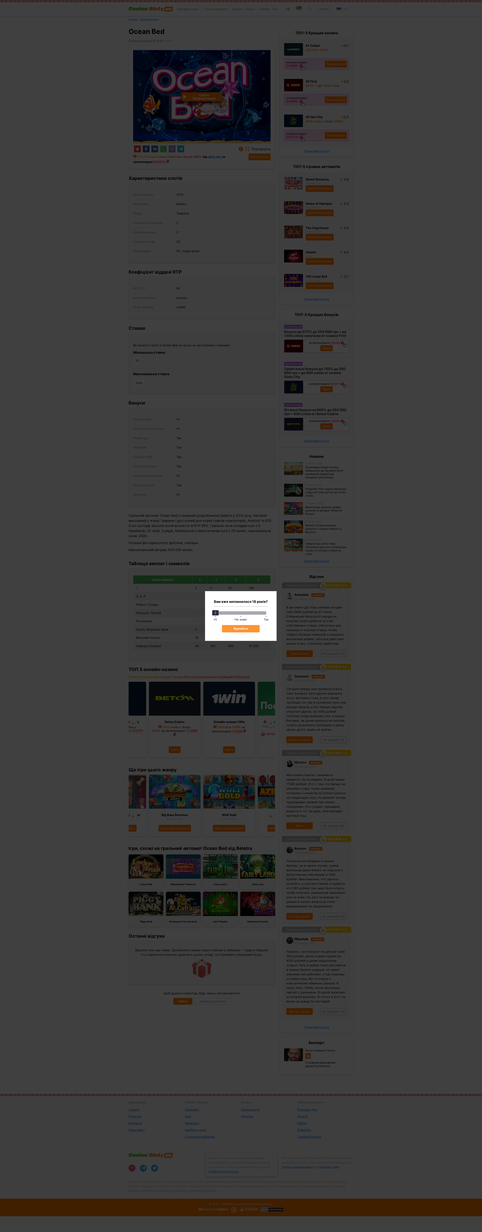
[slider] (215, 612)
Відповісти (241, 628)
